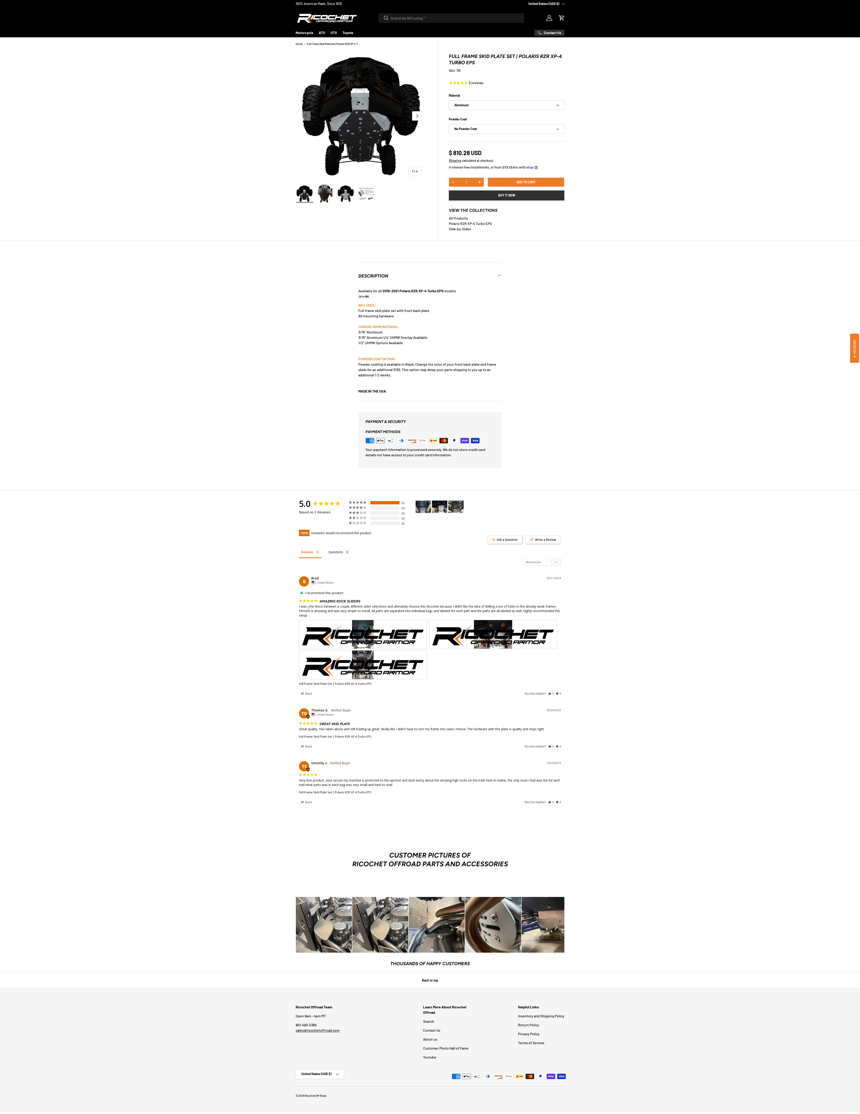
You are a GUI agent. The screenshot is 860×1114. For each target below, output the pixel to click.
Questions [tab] (335, 552)
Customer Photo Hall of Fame (446, 1048)
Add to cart (525, 182)
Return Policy (528, 1025)
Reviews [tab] (307, 552)
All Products (458, 218)
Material (454, 95)
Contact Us (431, 1030)
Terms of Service (531, 1043)
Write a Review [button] (545, 540)
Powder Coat (458, 119)
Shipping (455, 160)
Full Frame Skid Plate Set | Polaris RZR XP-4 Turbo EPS (334, 44)
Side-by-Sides (460, 229)
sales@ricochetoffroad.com (318, 1030)
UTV (334, 32)
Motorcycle (304, 32)
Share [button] (308, 694)
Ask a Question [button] (507, 540)
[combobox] (451, 18)
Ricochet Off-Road (315, 1095)
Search (428, 1021)
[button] (562, 18)
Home (299, 44)
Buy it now (506, 195)
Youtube (429, 1057)
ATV (322, 32)
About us (430, 1039)
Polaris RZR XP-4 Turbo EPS (470, 223)
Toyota (347, 32)
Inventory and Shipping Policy (541, 1016)
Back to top (430, 980)
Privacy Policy (529, 1034)
